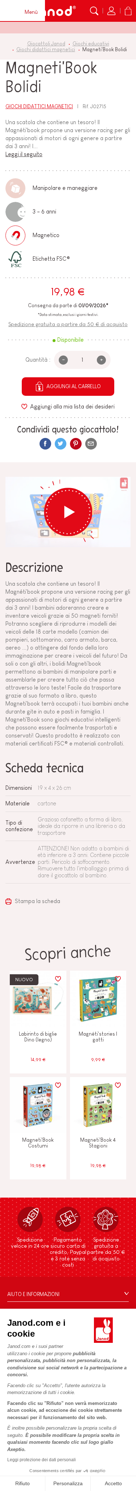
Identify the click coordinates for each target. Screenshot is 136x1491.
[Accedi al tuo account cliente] (111, 10)
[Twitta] (60, 444)
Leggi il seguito (23, 154)
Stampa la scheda (36, 901)
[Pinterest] (76, 444)
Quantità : (37, 360)
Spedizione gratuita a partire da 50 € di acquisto (68, 324)
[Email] (91, 444)
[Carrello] (128, 10)
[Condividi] (45, 444)
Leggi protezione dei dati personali (41, 1459)
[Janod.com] (53, 11)
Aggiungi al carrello (73, 386)
